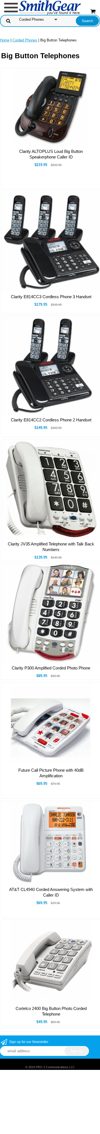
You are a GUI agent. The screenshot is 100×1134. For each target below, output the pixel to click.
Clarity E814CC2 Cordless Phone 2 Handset (51, 419)
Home (4, 40)
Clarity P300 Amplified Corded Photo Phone (51, 668)
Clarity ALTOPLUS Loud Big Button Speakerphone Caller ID (51, 154)
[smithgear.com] (50, 7)
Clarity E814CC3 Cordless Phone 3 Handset (51, 296)
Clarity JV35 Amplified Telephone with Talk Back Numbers (51, 547)
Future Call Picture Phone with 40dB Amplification (51, 773)
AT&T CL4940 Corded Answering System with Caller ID (51, 892)
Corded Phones (24, 40)
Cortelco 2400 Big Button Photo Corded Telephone (51, 1011)
